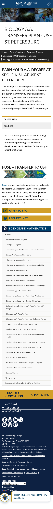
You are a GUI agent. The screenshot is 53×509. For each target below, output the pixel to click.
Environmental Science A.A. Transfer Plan (21, 324)
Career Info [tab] (10, 119)
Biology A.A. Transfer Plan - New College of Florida (25, 265)
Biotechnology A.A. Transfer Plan (18, 291)
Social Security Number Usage (13, 469)
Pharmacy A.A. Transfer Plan (16, 357)
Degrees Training (35, 52)
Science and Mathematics (14, 56)
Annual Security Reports (36, 469)
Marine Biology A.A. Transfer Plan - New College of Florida (25, 335)
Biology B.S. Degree (13, 245)
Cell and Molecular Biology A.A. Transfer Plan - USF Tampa (25, 307)
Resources (12, 407)
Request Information (13, 395)
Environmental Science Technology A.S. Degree (24, 362)
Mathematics (10, 378)
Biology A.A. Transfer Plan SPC (17, 270)
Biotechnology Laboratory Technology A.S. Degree (25, 296)
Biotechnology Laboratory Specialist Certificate (23, 301)
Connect (11, 403)
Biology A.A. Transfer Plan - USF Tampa (20, 280)
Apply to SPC (18, 210)
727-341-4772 (8, 444)
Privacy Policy (20, 465)
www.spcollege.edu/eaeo (32, 452)
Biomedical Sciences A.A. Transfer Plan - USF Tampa (25, 285)
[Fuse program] (26, 174)
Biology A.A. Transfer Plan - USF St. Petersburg (24, 275)
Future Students (17, 52)
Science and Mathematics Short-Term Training (22, 383)
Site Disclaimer (31, 473)
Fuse (4, 185)
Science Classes (12, 373)
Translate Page (9, 480)
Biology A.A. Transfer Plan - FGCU (18, 260)
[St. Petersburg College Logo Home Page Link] (26, 4)
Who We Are (13, 411)
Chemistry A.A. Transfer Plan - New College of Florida (26, 319)
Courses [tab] (8, 126)
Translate (12, 490)
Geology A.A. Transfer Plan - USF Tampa (21, 329)
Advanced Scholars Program (16, 240)
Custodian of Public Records (12, 473)
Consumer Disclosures (11, 476)
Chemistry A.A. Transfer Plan (17, 314)
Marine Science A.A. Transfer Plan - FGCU (21, 352)
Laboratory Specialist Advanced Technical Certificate (25, 250)
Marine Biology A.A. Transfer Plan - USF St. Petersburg (26, 342)
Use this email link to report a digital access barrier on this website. (23, 457)
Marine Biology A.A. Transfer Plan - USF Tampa (23, 347)
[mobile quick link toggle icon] (48, 4)
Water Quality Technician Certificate (19, 368)
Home (4, 52)
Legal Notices (7, 465)
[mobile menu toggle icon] (3, 4)
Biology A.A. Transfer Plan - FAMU (18, 255)
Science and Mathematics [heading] (27, 228)
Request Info (18, 218)
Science (32, 56)
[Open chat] (4, 497)
